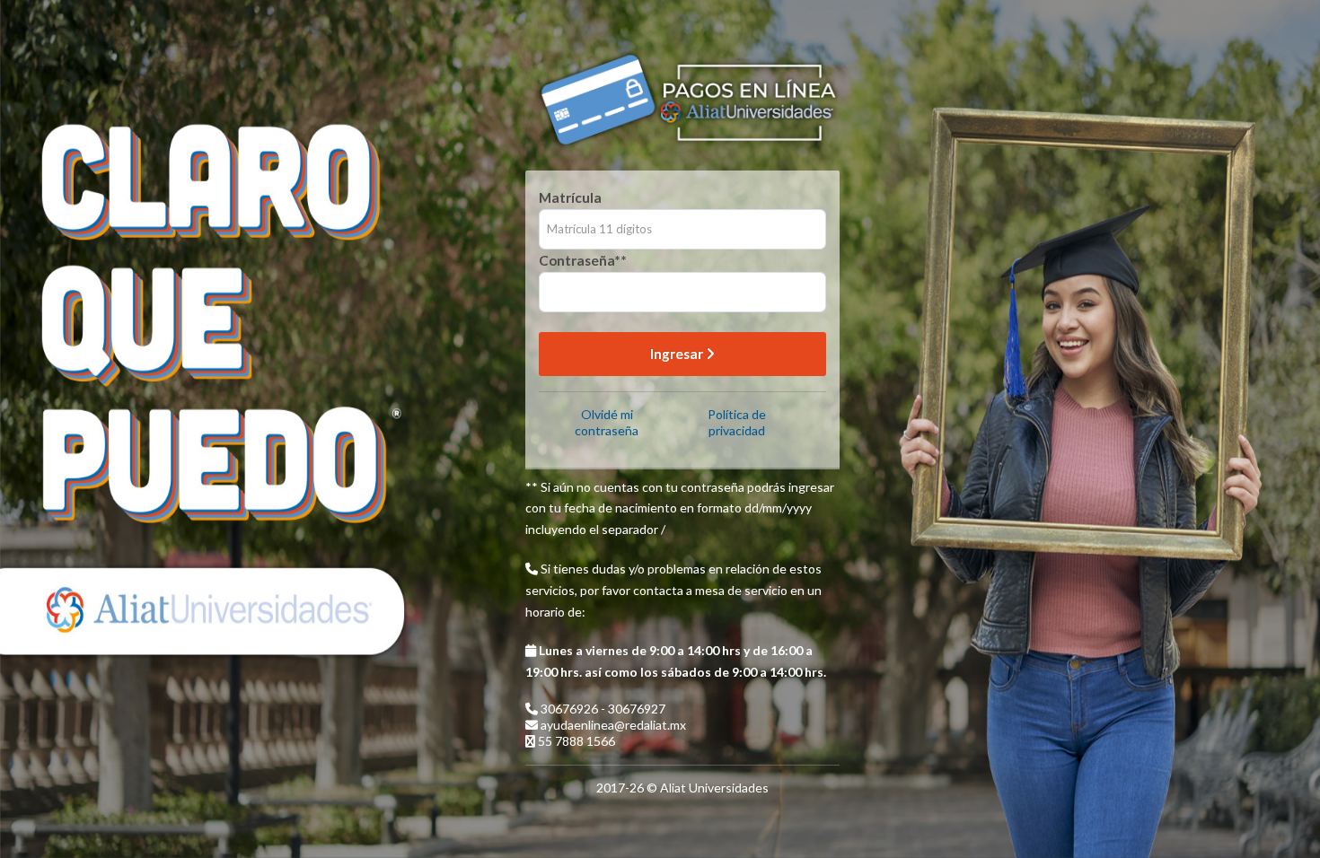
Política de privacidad (737, 422)
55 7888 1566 (576, 741)
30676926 (571, 708)
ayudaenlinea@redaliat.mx (613, 724)
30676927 (636, 708)
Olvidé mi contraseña (606, 422)
